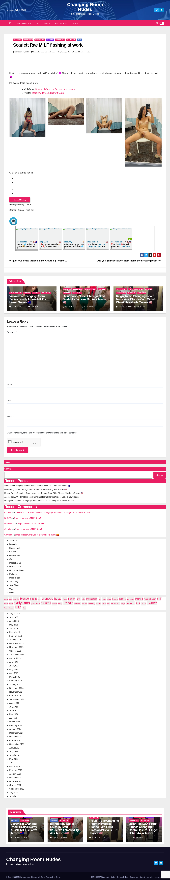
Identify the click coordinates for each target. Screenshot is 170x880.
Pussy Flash (60, 39)
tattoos (130, 603)
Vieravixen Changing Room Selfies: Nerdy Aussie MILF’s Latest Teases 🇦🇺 (27, 299)
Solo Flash (71, 39)
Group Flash (14, 555)
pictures (69, 52)
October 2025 (15, 651)
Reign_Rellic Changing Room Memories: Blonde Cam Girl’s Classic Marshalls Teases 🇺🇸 (135, 299)
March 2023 (14, 766)
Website (10, 417)
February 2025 (15, 681)
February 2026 (15, 636)
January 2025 (15, 684)
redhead (77, 603)
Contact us (61, 23)
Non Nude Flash (15, 293)
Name (10, 384)
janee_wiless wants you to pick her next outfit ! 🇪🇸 (37, 535)
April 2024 (13, 718)
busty (57, 598)
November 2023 (16, 737)
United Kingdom (9, 608)
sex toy (84, 603)
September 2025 (16, 655)
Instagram (91, 598)
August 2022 (15, 793)
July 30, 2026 (137, 837)
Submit (76, 23)
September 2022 (16, 789)
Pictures (50, 39)
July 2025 (13, 662)
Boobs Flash (28, 39)
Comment (12, 332)
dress (64, 599)
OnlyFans (61, 52)
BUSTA (7, 518)
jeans (104, 599)
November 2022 (16, 781)
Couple (12, 552)
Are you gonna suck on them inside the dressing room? (128, 260)
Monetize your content (155, 877)
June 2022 (14, 796)
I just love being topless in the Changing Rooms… (39, 260)
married (44, 52)
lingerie (115, 599)
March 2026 (14, 632)
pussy (60, 603)
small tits (115, 603)
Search (7, 469)
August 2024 (15, 703)
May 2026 (13, 625)
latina (109, 599)
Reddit (68, 603)
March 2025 (14, 677)
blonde (24, 598)
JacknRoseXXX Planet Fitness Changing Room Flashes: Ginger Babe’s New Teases (41, 497)
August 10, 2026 (72, 307)
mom (6, 603)
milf (49, 52)
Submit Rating (20, 200)
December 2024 (16, 688)
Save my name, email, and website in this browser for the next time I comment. (43, 433)
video (24, 608)
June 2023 (14, 755)
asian (6, 599)
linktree (122, 599)
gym (79, 599)
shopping (91, 603)
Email (10, 400)
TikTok (143, 603)
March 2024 (14, 722)
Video (12, 589)
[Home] (10, 23)
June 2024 (14, 710)
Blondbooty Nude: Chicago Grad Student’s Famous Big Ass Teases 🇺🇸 (84, 299)
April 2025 (13, 673)
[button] (157, 23)
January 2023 (15, 774)
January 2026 (15, 640)
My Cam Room (24, 23)
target (123, 603)
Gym (129, 289)
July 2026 (13, 617)
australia (16, 599)
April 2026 (13, 628)
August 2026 (15, 614)
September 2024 (16, 699)
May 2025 (13, 669)
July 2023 (13, 752)
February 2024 (15, 725)
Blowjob (13, 544)
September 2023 (16, 744)
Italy (100, 599)
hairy (83, 599)
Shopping (36, 293)
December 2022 (16, 778)
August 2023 (15, 748)
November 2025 (16, 647)
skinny (104, 603)
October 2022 (15, 785)
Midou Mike (9, 524)
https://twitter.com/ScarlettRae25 (48, 93)
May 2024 (13, 714)
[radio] (87, 178)
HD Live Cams (43, 23)
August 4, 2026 (125, 307)
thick (138, 603)
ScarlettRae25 (79, 52)
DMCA (113, 877)
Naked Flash (39, 39)
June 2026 (14, 621)
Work (80, 39)
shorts (98, 603)
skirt (108, 603)
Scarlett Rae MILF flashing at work (47, 45)
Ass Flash (17, 39)
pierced (54, 603)
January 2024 (15, 729)
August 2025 (15, 658)
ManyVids (130, 599)
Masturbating (15, 563)
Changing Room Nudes (85, 7)
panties (35, 603)
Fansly (71, 598)
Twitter (88, 52)
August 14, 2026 (19, 307)
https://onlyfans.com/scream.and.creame (55, 89)
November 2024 (16, 692)
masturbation (150, 599)
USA (18, 607)
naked (54, 52)
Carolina (35, 307)
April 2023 (13, 763)
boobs (33, 598)
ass (10, 599)
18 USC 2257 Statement (100, 877)
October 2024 (15, 696)
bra (39, 599)
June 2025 (14, 666)
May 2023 (13, 759)
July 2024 (13, 707)
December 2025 (16, 643)
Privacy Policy (122, 877)
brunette (36, 52)
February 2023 (15, 770)
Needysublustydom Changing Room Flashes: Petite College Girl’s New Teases (39, 501)
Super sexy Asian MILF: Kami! (27, 518)
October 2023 (15, 740)
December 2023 (16, 733)
